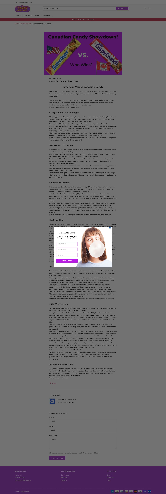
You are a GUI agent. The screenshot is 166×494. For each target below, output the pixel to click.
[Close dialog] (110, 228)
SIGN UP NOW (67, 260)
